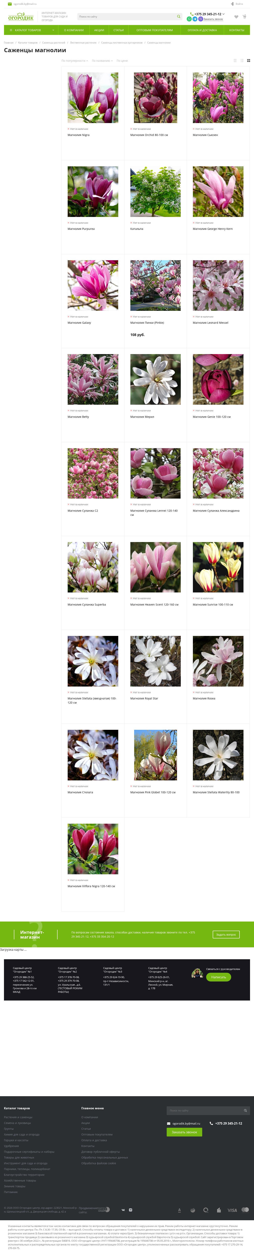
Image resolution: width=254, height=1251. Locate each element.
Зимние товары (14, 1186)
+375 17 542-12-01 (23, 980)
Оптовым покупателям (97, 1134)
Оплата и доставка (94, 1140)
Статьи (86, 1129)
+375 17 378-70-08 (68, 977)
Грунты (9, 1129)
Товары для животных (19, 1157)
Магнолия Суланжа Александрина (216, 510)
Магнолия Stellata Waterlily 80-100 (216, 792)
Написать (218, 977)
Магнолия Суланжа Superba (87, 604)
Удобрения (11, 1146)
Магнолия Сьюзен (205, 135)
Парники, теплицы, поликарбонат (27, 1169)
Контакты (87, 1146)
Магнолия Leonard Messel (210, 323)
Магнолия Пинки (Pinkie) (147, 323)
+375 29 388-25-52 (23, 977)
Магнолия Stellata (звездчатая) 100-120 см (92, 700)
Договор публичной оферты (100, 1152)
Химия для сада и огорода (21, 1134)
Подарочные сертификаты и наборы (29, 1152)
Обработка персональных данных (104, 1157)
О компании (89, 1117)
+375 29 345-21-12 (207, 14)
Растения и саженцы (18, 1117)
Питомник (11, 1192)
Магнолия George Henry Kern (213, 229)
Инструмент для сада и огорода (25, 1163)
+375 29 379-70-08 (68, 980)
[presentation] (65, 100)
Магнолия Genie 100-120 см (212, 417)
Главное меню (92, 1108)
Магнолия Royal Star (144, 698)
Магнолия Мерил (142, 417)
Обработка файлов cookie (98, 1163)
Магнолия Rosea (204, 698)
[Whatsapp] (189, 18)
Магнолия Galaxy (79, 323)
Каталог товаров (17, 1108)
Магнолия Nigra (78, 135)
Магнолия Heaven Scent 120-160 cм (154, 604)
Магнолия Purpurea (81, 229)
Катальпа (136, 229)
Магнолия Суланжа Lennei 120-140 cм (154, 513)
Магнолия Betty (78, 417)
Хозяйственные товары (20, 1180)
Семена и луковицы (17, 1123)
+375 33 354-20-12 (102, 936)
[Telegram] (194, 18)
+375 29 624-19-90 (113, 977)
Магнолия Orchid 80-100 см (149, 135)
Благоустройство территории (24, 1175)
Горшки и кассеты (16, 1140)
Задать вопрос (226, 934)
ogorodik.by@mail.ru (25, 4)
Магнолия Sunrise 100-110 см (213, 604)
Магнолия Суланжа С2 (83, 510)
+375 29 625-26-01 (158, 977)
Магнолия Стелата (80, 792)
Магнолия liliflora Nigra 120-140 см (91, 886)
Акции (85, 1123)
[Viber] (200, 18)
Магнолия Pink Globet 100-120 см (152, 792)
